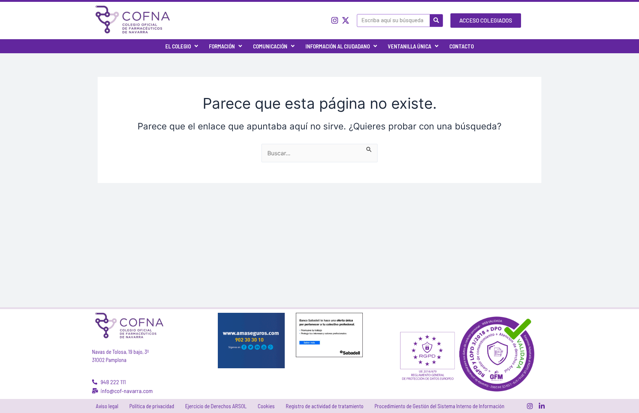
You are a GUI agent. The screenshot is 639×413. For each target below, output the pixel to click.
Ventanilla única (409, 46)
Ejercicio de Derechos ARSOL (216, 406)
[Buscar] (436, 20)
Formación (222, 46)
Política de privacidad (151, 406)
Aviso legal (107, 406)
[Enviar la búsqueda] (369, 148)
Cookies (266, 406)
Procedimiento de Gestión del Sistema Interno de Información (439, 406)
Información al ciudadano (337, 46)
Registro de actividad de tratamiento (325, 406)
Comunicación (270, 46)
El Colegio (178, 46)
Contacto (461, 46)
